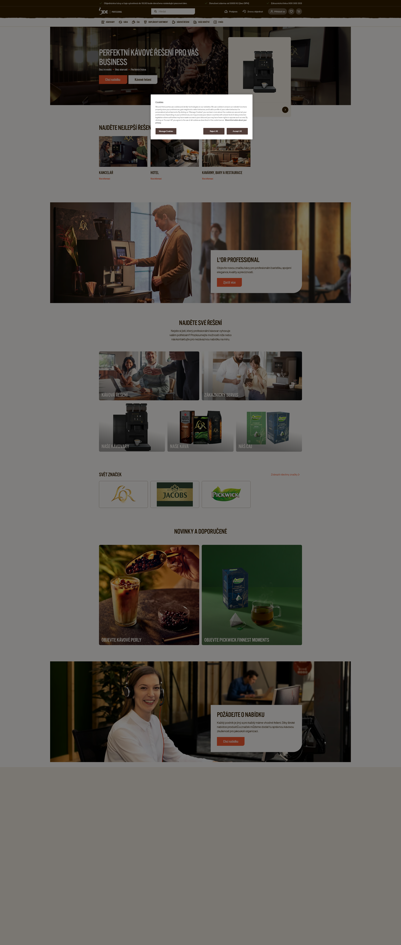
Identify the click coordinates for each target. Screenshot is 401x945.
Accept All (237, 131)
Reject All (214, 131)
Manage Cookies (166, 131)
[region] (202, 116)
